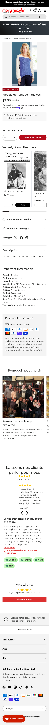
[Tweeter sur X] (16, 237)
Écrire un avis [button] (24, 599)
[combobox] (24, 16)
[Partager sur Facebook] (21, 237)
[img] (24, 476)
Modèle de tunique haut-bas (21, 38)
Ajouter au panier (33, 137)
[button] (39, 16)
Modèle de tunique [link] (13, 191)
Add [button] (23, 205)
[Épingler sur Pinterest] (27, 237)
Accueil (5, 38)
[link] (17, 170)
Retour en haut (24, 630)
